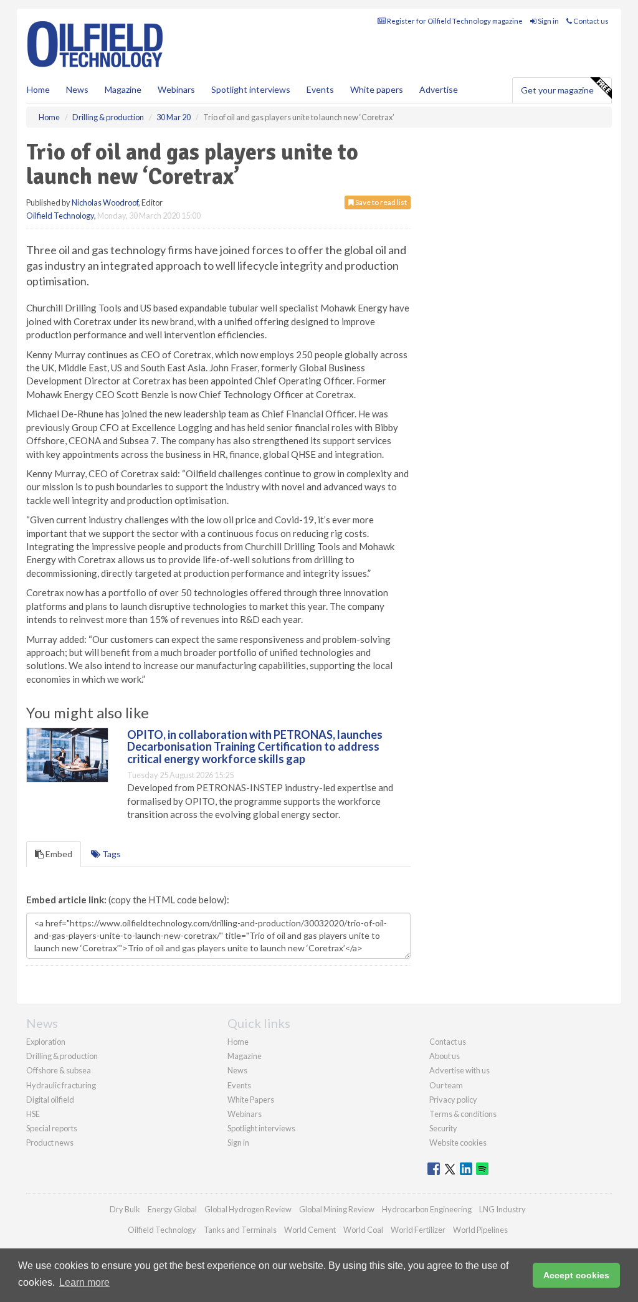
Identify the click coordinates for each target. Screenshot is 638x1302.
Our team (446, 1085)
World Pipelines (480, 1230)
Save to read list (380, 202)
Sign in (547, 21)
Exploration (45, 1042)
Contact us (590, 21)
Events (320, 89)
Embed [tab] (58, 853)
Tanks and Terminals (240, 1230)
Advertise (438, 89)
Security (443, 1128)
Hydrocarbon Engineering (427, 1209)
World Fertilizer (418, 1230)
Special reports (51, 1128)
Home (38, 89)
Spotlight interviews (250, 89)
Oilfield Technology (60, 216)
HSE (33, 1114)
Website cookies (458, 1143)
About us (444, 1056)
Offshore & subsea (58, 1070)
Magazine (123, 89)
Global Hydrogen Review (248, 1209)
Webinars (176, 89)
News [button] (77, 89)
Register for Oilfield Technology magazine (454, 21)
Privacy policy (453, 1100)
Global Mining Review (336, 1209)
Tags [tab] (110, 853)
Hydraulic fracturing (61, 1085)
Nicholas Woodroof (105, 202)
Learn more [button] (84, 1282)
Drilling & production (62, 1056)
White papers (376, 89)
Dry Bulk (125, 1209)
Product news (50, 1143)
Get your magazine (557, 90)
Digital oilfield (50, 1100)
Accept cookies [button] (576, 1275)
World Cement (310, 1230)
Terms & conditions (463, 1114)
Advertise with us (459, 1070)
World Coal (363, 1230)
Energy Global (172, 1209)
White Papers (250, 1100)
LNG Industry (502, 1209)
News (237, 1070)
